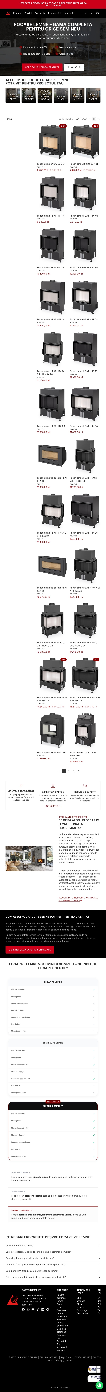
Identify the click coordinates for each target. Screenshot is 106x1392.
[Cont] (91, 13)
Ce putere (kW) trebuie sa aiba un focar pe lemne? (32, 1270)
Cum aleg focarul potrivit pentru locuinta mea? (30, 1258)
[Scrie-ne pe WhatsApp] (99, 1385)
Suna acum (74, 67)
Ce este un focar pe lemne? (20, 1245)
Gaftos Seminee (63, 1387)
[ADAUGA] (63, 156)
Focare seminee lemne (61, 1297)
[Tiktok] (37, 1309)
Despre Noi (82, 1313)
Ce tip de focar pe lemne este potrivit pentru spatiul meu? (36, 1264)
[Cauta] (86, 13)
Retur (100, 1301)
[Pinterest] (47, 1309)
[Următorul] (78, 771)
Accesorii (62, 1347)
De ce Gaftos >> (53, 806)
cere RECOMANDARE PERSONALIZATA (30, 949)
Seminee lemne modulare (62, 1313)
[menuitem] (69, 13)
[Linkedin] (42, 1309)
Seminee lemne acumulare (62, 1322)
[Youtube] (33, 1309)
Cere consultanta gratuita (42, 67)
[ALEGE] (63, 364)
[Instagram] (28, 1309)
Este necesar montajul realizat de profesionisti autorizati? (36, 1277)
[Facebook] (23, 1309)
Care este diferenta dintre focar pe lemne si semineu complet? (38, 1251)
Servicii (61, 1350)
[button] (83, 119)
